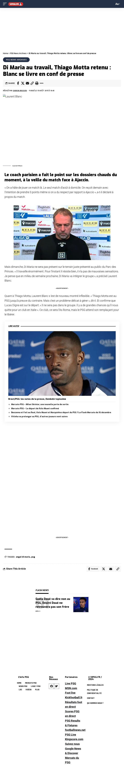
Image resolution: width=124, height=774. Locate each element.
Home (5, 53)
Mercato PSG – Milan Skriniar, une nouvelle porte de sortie (40, 404)
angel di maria (23, 557)
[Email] (27, 83)
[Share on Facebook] (18, 83)
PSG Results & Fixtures (72, 723)
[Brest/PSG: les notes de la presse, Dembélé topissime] (62, 363)
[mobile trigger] (5, 4)
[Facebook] (51, 686)
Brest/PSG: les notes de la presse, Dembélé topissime (37, 399)
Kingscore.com (73, 739)
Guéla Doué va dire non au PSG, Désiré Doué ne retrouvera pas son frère (53, 603)
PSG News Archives (18, 53)
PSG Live (70, 734)
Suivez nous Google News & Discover (73, 748)
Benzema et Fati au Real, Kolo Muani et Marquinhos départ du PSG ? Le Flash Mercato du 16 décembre (61, 412)
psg (33, 557)
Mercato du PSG (72, 760)
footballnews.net (73, 730)
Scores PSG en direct (72, 714)
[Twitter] (56, 686)
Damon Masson (20, 90)
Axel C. (38, 611)
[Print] (37, 83)
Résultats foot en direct (73, 704)
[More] (41, 83)
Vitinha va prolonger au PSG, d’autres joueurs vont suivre (39, 416)
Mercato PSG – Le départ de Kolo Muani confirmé (35, 408)
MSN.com (71, 688)
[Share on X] (23, 83)
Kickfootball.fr (73, 697)
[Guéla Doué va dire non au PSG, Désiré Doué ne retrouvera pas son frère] (80, 604)
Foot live (70, 692)
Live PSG (70, 683)
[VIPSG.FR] (15, 4)
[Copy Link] (32, 83)
